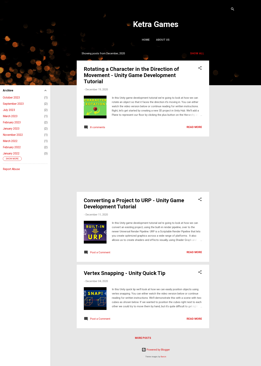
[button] (200, 68)
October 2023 (11, 97)
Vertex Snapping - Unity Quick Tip (124, 273)
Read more (194, 127)
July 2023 (9, 110)
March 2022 (10, 141)
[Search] (232, 9)
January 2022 (11, 153)
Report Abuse (11, 169)
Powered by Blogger (158, 349)
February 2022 (12, 147)
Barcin (163, 357)
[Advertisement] (223, 102)
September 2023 (13, 103)
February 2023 (12, 122)
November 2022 (13, 134)
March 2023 (10, 116)
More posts (143, 338)
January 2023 (11, 128)
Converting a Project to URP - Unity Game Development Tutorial (134, 203)
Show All (197, 53)
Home (146, 39)
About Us (163, 39)
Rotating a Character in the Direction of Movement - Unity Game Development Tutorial (131, 75)
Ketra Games (155, 24)
